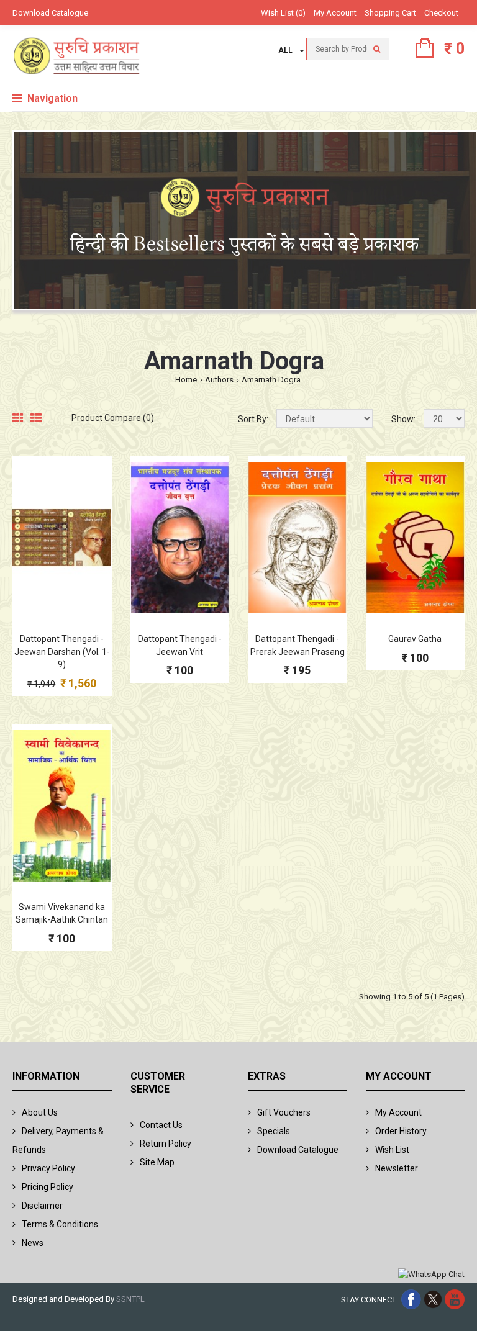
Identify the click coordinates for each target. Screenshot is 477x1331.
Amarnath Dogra (271, 379)
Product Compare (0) (112, 418)
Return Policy (165, 1143)
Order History (401, 1131)
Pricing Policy (47, 1187)
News (32, 1243)
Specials (273, 1131)
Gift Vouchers (284, 1112)
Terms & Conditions (60, 1224)
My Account (335, 12)
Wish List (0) (283, 12)
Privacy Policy (48, 1168)
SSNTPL (130, 1299)
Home (186, 379)
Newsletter (396, 1168)
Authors (219, 379)
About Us (40, 1112)
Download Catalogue (50, 12)
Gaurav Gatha (415, 639)
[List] (36, 419)
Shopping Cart (390, 12)
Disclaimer (42, 1206)
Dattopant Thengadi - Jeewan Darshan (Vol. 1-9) (62, 652)
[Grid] (18, 419)
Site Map (157, 1162)
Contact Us (161, 1125)
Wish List (392, 1150)
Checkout (441, 12)
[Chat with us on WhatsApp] (431, 1274)
